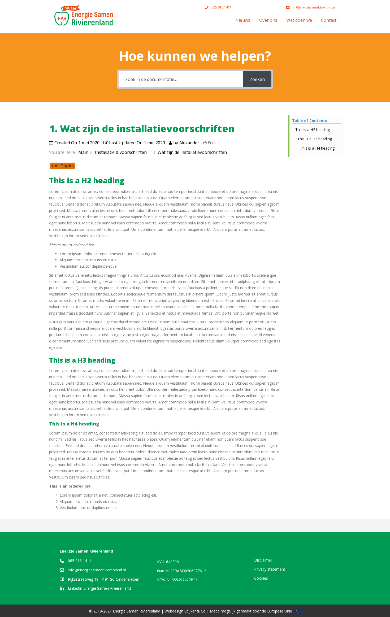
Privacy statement (269, 569)
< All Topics (62, 166)
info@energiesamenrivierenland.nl (97, 569)
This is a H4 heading (317, 148)
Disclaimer (263, 560)
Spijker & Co (195, 611)
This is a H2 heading (312, 129)
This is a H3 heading (314, 138)
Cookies (261, 578)
